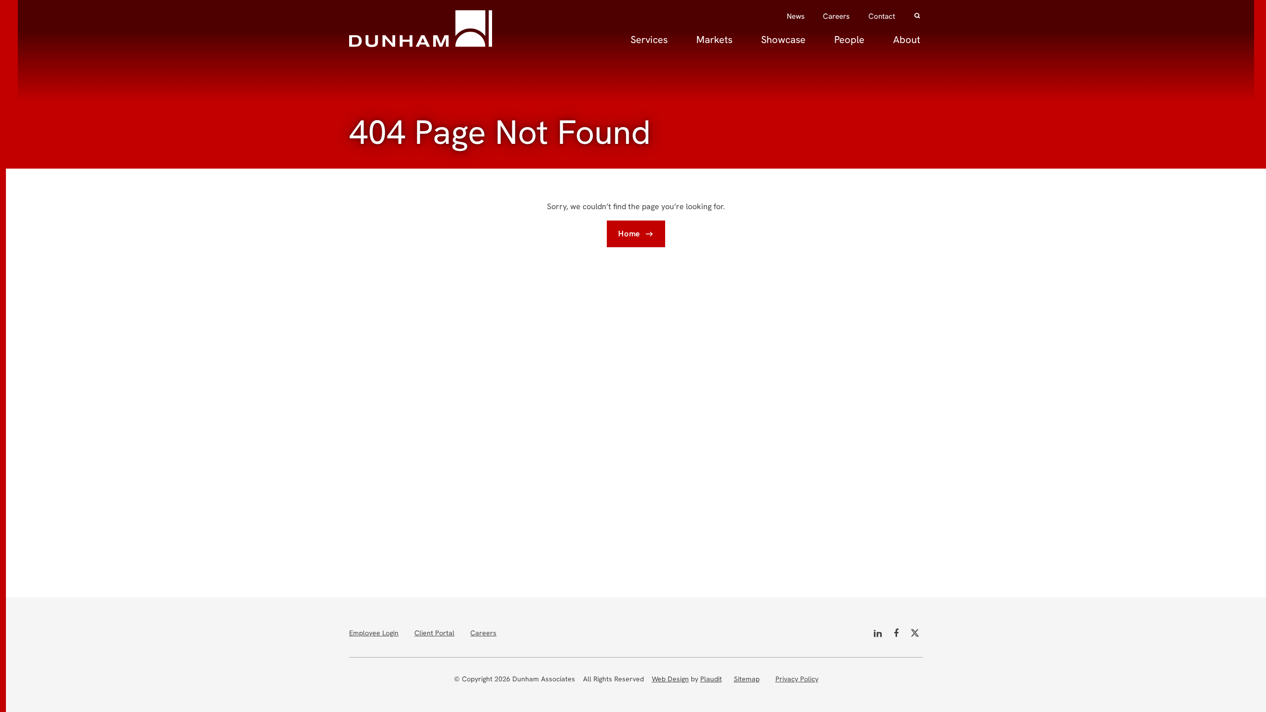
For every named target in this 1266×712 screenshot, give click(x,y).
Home (629, 233)
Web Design (670, 678)
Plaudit (711, 678)
